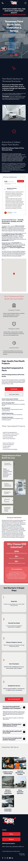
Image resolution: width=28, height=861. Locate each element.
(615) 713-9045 (11, 49)
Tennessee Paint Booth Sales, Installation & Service (14, 26)
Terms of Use (21, 853)
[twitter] (5, 858)
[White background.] (3, 3)
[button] (7, 464)
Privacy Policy (22, 854)
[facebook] (3, 858)
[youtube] (10, 858)
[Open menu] (25, 3)
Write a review (20, 181)
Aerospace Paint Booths (14, 517)
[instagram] (7, 858)
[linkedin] (12, 858)
